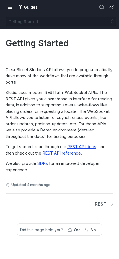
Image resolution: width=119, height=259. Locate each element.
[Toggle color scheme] (111, 7)
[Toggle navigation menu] (10, 7)
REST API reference (61, 153)
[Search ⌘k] (101, 7)
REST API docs (81, 146)
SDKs (42, 163)
